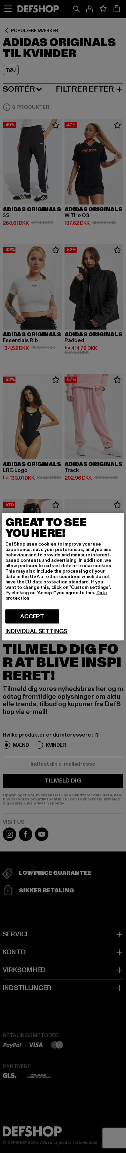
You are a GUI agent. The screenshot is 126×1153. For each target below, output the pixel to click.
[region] (63, 576)
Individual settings (36, 631)
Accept (32, 616)
